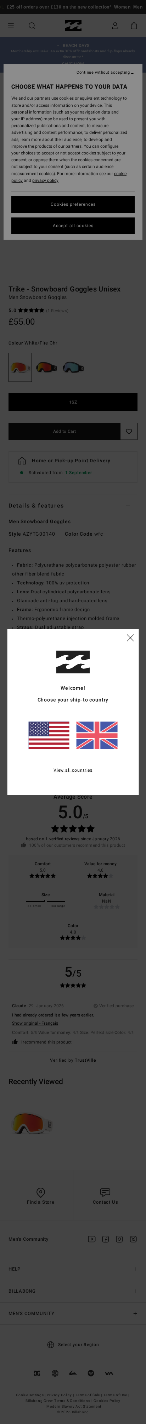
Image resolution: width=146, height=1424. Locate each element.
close (130, 637)
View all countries (73, 770)
